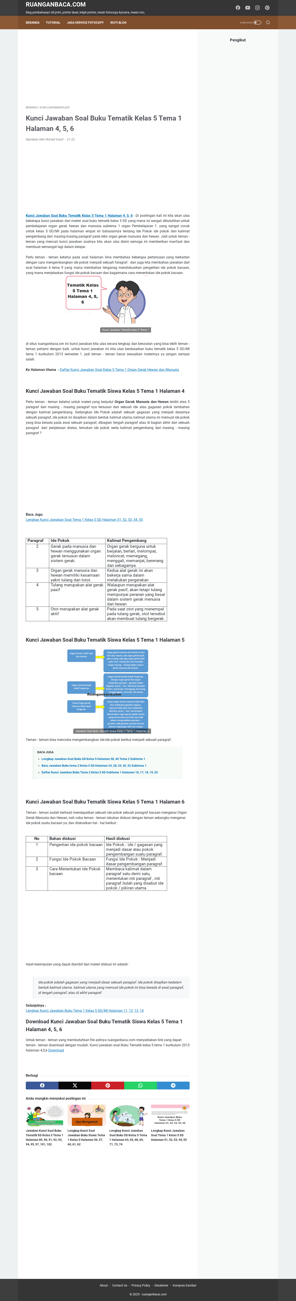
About (104, 1285)
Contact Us (119, 1285)
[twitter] (75, 1085)
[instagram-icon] (257, 8)
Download (56, 1050)
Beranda (32, 22)
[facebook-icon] (238, 8)
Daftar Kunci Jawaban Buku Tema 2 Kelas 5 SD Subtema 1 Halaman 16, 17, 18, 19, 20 (100, 772)
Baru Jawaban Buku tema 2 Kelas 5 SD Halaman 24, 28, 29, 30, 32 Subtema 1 (94, 766)
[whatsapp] (140, 1085)
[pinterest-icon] (267, 8)
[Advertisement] (108, 67)
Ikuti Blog (118, 22)
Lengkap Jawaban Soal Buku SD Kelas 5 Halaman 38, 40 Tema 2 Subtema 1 (93, 759)
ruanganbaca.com (56, 4)
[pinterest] (107, 1085)
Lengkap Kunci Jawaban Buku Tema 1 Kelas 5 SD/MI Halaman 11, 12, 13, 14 (85, 1011)
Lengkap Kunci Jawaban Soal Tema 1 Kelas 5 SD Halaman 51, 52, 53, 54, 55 (84, 520)
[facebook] (42, 1085)
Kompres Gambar (185, 1285)
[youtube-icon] (248, 8)
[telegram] (173, 1085)
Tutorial (53, 22)
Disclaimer (161, 1285)
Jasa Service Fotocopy (85, 22)
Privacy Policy (141, 1285)
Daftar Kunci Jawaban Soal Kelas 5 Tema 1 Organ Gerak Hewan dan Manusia (119, 370)
